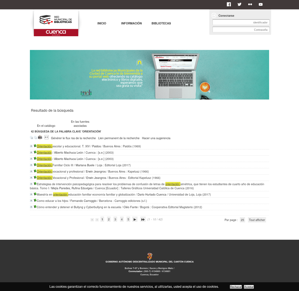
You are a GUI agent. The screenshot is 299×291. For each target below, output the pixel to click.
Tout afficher (257, 220)
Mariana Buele (85, 165)
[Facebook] (230, 4)
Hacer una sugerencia (156, 138)
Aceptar (248, 286)
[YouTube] (262, 4)
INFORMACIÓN (131, 23)
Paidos (96, 146)
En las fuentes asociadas (80, 123)
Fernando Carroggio (83, 201)
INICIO (101, 23)
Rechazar (235, 286)
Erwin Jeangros (96, 171)
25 (242, 220)
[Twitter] (240, 4)
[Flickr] (251, 4)
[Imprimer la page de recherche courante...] (40, 138)
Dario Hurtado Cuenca (151, 194)
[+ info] (31, 146)
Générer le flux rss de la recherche (73, 138)
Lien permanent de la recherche (119, 138)
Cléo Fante (130, 207)
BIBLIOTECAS (161, 23)
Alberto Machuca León (68, 152)
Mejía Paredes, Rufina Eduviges (72, 188)
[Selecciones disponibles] (47, 138)
